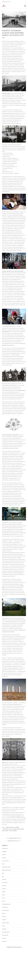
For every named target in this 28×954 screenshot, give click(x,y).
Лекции (3, 891)
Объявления (5, 907)
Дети (3, 873)
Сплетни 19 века (5, 922)
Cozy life (4, 854)
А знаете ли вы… (5, 860)
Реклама (4, 919)
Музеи (3, 901)
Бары (3, 863)
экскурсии (4, 941)
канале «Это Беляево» (16, 815)
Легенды (4, 888)
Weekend (4, 857)
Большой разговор (6, 867)
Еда (3, 876)
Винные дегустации (6, 870)
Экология (4, 938)
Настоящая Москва (6, 904)
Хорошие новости (6, 932)
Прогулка (4, 916)
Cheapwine (4, 851)
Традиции (4, 929)
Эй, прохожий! (5, 935)
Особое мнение (5, 910)
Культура (4, 885)
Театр (3, 925)
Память (3, 913)
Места (3, 898)
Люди (3, 37)
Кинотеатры (4, 882)
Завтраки (4, 879)
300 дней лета (5, 848)
